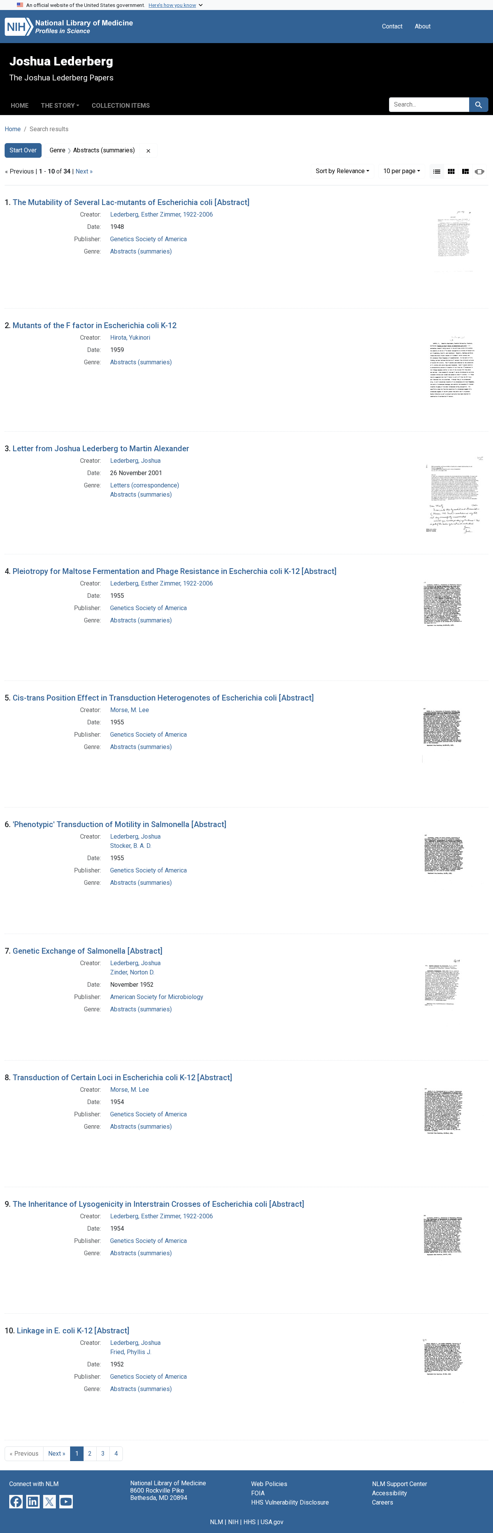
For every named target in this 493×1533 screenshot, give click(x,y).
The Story (58, 105)
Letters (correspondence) (144, 485)
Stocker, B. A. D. (130, 845)
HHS (249, 1522)
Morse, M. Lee (129, 710)
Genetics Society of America (148, 239)
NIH (233, 1522)
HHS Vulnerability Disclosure (290, 1502)
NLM (216, 1522)
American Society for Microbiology (156, 997)
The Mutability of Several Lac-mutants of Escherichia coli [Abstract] (131, 202)
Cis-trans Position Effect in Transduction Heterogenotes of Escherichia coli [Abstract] (163, 697)
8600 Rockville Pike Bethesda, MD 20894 (158, 1494)
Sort (340, 171)
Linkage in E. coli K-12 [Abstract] (73, 1330)
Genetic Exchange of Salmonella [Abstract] (88, 951)
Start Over (23, 150)
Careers (382, 1502)
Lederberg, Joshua (135, 460)
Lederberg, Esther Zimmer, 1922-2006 (161, 214)
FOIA (258, 1493)
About (423, 26)
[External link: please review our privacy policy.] (16, 1501)
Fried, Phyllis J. (130, 1352)
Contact (392, 26)
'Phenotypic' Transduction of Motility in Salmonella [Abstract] (119, 824)
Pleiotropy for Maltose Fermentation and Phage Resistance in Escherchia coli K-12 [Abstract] (175, 571)
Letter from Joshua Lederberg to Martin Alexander (101, 448)
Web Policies (269, 1484)
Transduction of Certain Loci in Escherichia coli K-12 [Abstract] (122, 1077)
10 (399, 171)
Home (20, 105)
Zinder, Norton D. (132, 972)
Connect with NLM (34, 1484)
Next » (84, 171)
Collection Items (121, 105)
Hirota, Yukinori (130, 337)
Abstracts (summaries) (141, 251)
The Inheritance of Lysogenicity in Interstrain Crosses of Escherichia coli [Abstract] (158, 1204)
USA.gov (272, 1522)
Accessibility (389, 1493)
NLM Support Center (399, 1484)
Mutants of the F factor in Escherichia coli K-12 (94, 325)
